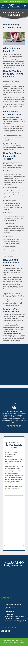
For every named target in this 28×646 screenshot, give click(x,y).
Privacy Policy (12, 642)
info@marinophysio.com (13, 604)
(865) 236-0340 (10, 608)
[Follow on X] (9, 631)
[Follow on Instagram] (6, 631)
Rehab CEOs (15, 640)
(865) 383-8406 (21, 642)
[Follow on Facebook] (2, 631)
